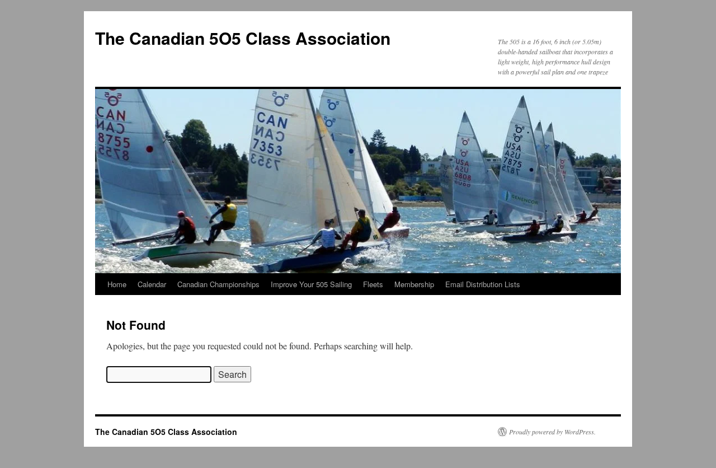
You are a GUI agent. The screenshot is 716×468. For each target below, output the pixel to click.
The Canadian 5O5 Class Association (242, 38)
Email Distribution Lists (482, 284)
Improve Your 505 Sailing (311, 284)
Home (116, 284)
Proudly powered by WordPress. (552, 431)
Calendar (152, 284)
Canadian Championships (218, 284)
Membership (414, 284)
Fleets (373, 284)
